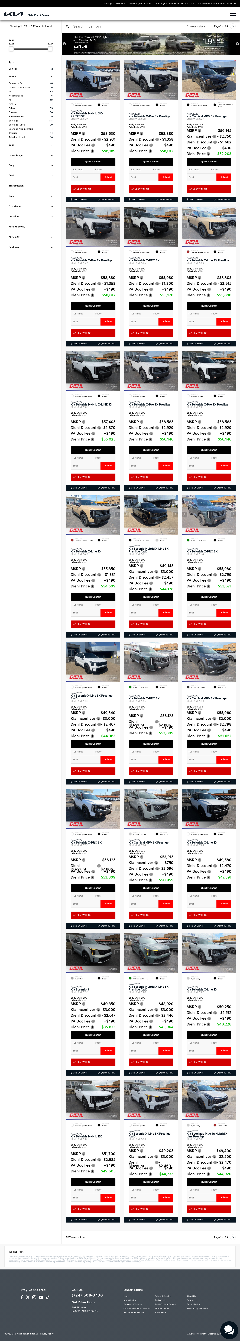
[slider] (11, 48)
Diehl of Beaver (79, 199)
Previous (64, 44)
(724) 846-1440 (108, 199)
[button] (117, 79)
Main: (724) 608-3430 (115, 4)
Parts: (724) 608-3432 (167, 4)
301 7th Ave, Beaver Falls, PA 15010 (216, 4)
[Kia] (13, 14)
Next (237, 44)
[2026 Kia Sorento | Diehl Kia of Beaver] (151, 44)
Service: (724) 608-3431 (140, 4)
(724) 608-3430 (87, 1295)
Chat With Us (83, 189)
